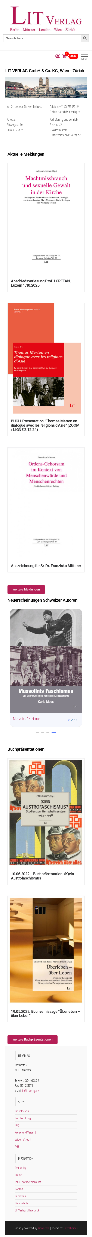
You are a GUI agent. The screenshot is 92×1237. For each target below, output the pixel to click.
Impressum (21, 1196)
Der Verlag (20, 1167)
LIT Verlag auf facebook (27, 1210)
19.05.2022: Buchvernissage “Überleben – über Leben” (45, 1013)
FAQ (17, 1125)
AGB (17, 1146)
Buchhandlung (23, 1118)
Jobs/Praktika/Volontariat (28, 1182)
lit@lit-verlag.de (30, 1090)
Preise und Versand (25, 1132)
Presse (18, 1175)
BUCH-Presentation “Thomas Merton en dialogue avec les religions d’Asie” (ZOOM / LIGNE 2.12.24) (45, 425)
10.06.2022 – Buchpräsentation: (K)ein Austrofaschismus (42, 876)
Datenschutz (21, 1203)
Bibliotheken (22, 1111)
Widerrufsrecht (23, 1139)
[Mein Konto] (57, 56)
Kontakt (19, 1189)
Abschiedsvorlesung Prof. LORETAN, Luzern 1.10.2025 (41, 283)
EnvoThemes (70, 1228)
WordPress (43, 1228)
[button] (37, 732)
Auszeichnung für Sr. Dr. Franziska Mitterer (46, 565)
